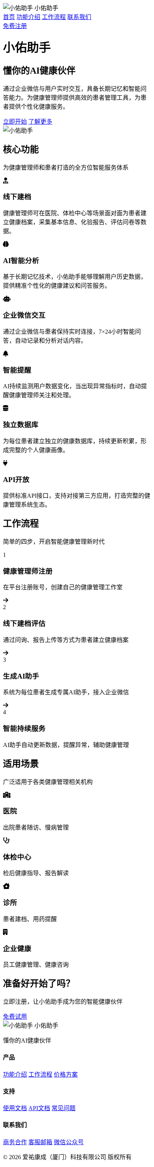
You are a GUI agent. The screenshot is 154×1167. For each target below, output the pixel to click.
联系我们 (79, 17)
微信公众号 (69, 1142)
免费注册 (15, 26)
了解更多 (40, 121)
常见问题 (64, 1108)
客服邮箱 (40, 1142)
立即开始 (15, 121)
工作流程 (54, 17)
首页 (9, 17)
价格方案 (66, 1074)
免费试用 (15, 1016)
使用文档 (15, 1108)
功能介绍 (28, 17)
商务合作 (15, 1142)
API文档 (39, 1108)
